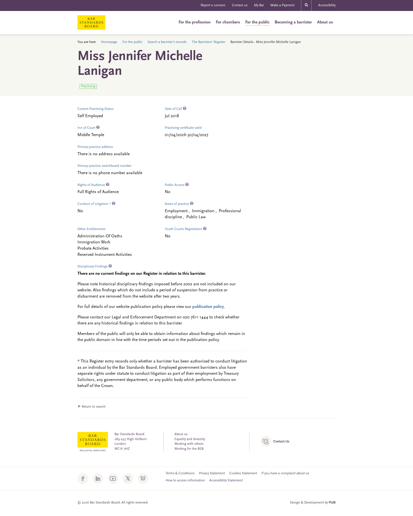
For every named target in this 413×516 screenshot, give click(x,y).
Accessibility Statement (226, 480)
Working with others (188, 444)
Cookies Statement (243, 473)
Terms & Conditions (180, 473)
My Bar (259, 5)
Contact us (240, 5)
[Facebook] (82, 478)
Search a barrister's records (167, 42)
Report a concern (213, 5)
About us (325, 22)
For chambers (228, 22)
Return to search (93, 406)
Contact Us (281, 441)
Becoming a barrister (293, 22)
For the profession (195, 22)
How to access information (185, 480)
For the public (257, 22)
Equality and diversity (189, 439)
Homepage (109, 42)
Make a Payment (282, 5)
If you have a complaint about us (285, 473)
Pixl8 (332, 502)
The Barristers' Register (208, 42)
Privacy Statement (212, 473)
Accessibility (327, 5)
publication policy (208, 307)
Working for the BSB (188, 449)
